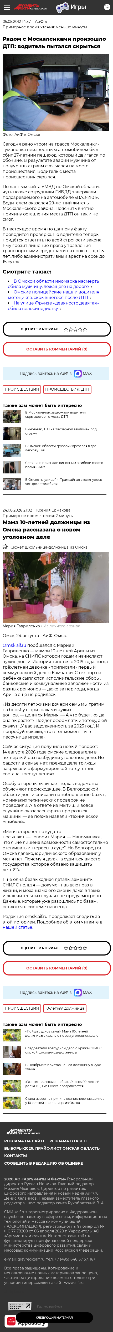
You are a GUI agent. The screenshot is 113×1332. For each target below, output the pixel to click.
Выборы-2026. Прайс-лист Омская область (52, 1148)
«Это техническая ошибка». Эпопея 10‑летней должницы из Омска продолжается (62, 1084)
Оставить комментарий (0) (57, 349)
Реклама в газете (68, 1141)
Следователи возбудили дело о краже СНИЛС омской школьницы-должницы (63, 1050)
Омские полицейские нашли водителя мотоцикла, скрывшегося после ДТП (53, 295)
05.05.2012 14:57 (17, 21)
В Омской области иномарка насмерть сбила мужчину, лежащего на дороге (53, 284)
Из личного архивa (61, 626)
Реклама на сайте (24, 1141)
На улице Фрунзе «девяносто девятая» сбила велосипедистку (53, 306)
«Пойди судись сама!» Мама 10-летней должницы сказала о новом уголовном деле (61, 1033)
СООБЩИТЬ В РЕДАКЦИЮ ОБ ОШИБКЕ (43, 1163)
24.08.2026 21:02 (17, 510)
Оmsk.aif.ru (15, 645)
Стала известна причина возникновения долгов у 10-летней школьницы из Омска (64, 1101)
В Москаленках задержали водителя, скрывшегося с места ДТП (55, 414)
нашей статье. (18, 927)
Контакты (15, 1155)
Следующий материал (54, 1317)
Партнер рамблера (49, 1306)
